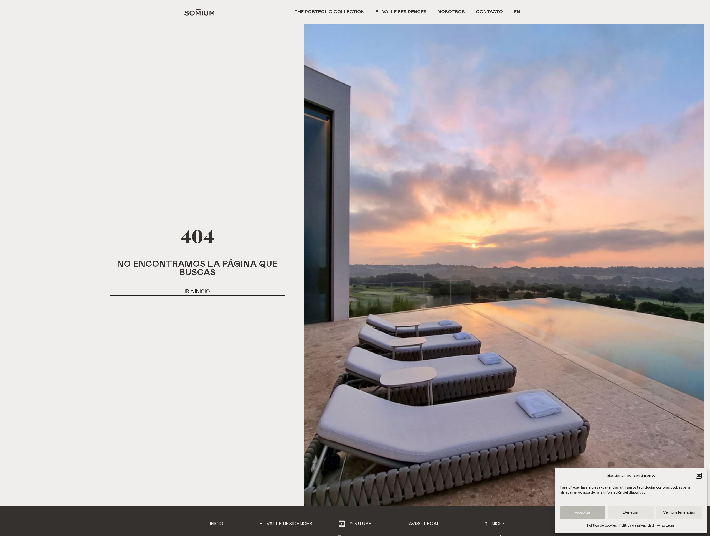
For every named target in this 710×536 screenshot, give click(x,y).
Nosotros (451, 12)
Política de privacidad (636, 525)
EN (517, 12)
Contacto (489, 12)
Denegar (631, 512)
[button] (699, 475)
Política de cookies (602, 525)
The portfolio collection (329, 12)
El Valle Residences (401, 12)
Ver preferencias (679, 512)
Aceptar (583, 512)
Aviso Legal (666, 525)
